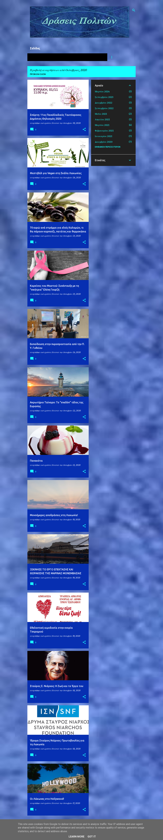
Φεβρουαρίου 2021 (104, 130)
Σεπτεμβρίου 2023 (104, 97)
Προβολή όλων (38, 74)
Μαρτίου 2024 (102, 91)
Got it (92, 836)
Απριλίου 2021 (102, 119)
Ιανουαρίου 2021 (103, 136)
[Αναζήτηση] (134, 10)
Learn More (76, 836)
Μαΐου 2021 (101, 113)
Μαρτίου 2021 (102, 125)
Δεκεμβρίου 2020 (103, 141)
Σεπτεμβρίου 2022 (104, 108)
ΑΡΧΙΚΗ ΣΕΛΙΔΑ (40, 57)
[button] (84, 129)
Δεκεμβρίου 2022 (103, 102)
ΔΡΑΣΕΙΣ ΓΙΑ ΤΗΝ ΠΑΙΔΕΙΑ (87, 57)
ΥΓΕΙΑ (60, 57)
